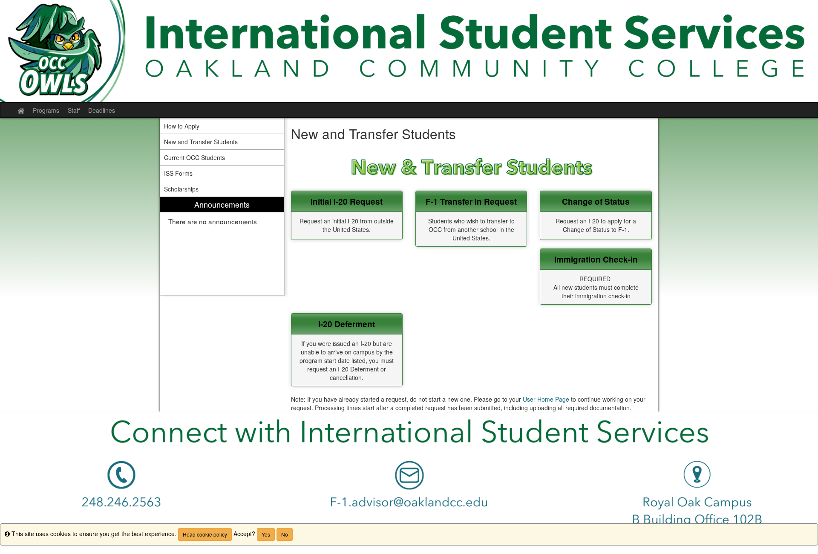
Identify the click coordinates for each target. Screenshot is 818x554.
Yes (266, 534)
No (284, 534)
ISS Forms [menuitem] (178, 173)
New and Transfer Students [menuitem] (201, 141)
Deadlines (101, 110)
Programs (46, 110)
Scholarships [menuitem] (181, 189)
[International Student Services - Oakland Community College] (409, 51)
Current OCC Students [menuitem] (194, 157)
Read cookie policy (205, 534)
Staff (74, 110)
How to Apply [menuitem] (181, 126)
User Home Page (546, 399)
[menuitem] (222, 246)
